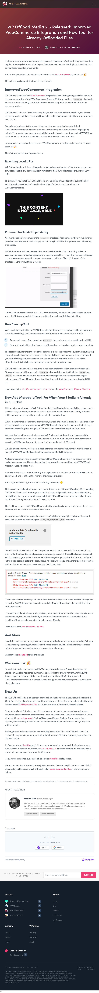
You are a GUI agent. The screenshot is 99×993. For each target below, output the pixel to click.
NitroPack (33, 937)
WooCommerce (37, 95)
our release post (25, 718)
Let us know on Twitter (60, 768)
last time (27, 745)
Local (31, 942)
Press (7, 942)
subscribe (53, 758)
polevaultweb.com (48, 814)
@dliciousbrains (16, 955)
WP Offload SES (48, 748)
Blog (54, 906)
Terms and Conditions (90, 968)
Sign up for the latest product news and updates (22, 875)
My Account (57, 920)
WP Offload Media (63, 74)
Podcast (56, 910)
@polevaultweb (31, 814)
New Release (51, 781)
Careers (8, 937)
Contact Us (57, 915)
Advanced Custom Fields (19, 901)
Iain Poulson (30, 798)
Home (55, 901)
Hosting (32, 932)
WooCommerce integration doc (36, 389)
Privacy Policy (80, 968)
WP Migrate (15, 906)
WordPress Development (78, 781)
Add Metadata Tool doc (32, 626)
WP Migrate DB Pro (27, 704)
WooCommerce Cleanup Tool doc (74, 389)
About (7, 932)
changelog (23, 654)
